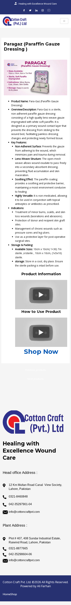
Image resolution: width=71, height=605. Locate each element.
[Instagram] (42, 10)
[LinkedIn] (36, 10)
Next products (35, 379)
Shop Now (41, 351)
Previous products (35, 370)
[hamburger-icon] (64, 21)
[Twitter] (30, 10)
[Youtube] (49, 10)
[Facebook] (24, 10)
